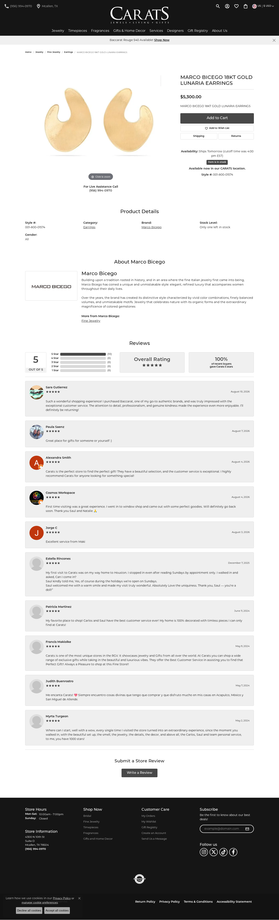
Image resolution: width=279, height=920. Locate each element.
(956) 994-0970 (100, 190)
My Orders (148, 815)
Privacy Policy (169, 901)
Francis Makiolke (58, 642)
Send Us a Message (154, 838)
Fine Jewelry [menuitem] (91, 821)
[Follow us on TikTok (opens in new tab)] (223, 852)
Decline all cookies (29, 910)
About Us (219, 31)
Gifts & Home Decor (129, 31)
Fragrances (100, 31)
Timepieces (77, 31)
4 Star (55, 358)
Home (28, 52)
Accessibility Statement (234, 901)
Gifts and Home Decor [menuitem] (98, 838)
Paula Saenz (55, 427)
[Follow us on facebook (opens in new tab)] (233, 852)
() (109, 354)
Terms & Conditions (198, 901)
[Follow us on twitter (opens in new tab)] (214, 852)
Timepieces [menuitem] (90, 827)
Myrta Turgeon (57, 716)
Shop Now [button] (162, 40)
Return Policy (145, 901)
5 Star (55, 354)
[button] (218, 6)
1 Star (55, 370)
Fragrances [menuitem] (90, 833)
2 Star (55, 366)
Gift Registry (198, 31)
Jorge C (51, 528)
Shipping (198, 136)
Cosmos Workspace (60, 493)
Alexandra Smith (58, 457)
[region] (100, 120)
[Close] (274, 40)
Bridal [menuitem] (87, 815)
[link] (18, 6)
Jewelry (58, 31)
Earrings (68, 52)
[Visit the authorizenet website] (139, 879)
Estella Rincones (58, 558)
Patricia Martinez (58, 607)
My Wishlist (149, 821)
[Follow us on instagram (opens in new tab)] (204, 852)
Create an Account (154, 833)
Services (156, 31)
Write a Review (139, 773)
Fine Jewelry (53, 52)
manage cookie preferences (40, 902)
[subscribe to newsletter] (247, 829)
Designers (175, 31)
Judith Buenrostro (59, 681)
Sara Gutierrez (56, 387)
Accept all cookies (57, 910)
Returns (236, 136)
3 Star (55, 362)
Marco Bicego (152, 227)
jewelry (39, 52)
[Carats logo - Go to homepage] (139, 15)
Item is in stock (217, 162)
